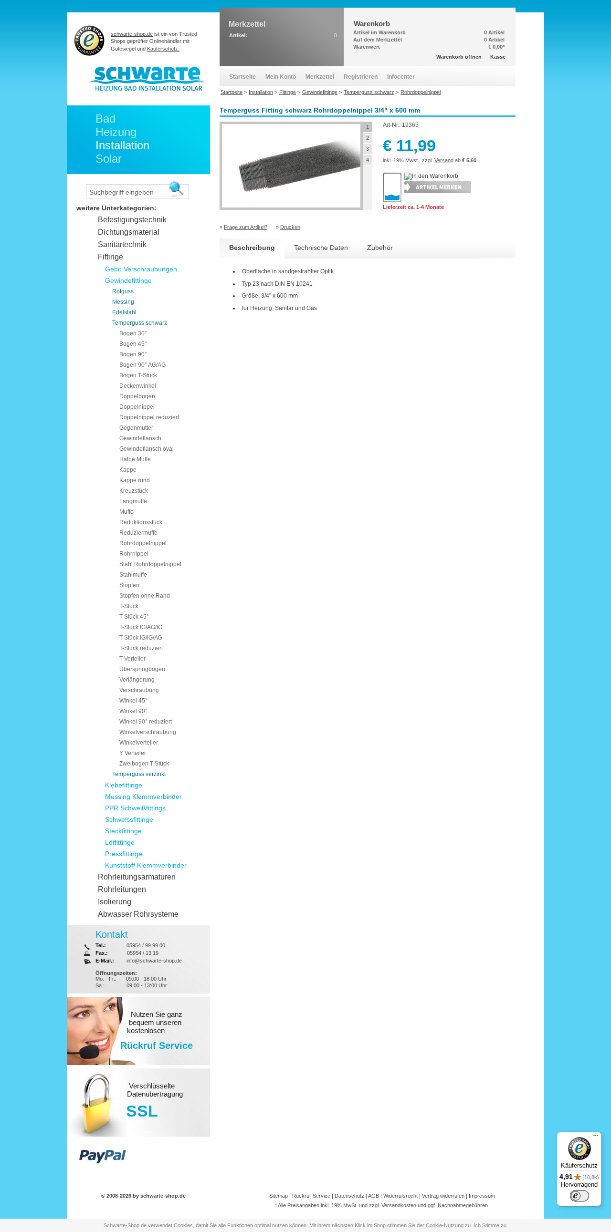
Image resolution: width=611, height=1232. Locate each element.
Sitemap (278, 1196)
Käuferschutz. (163, 49)
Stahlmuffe (133, 574)
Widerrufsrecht (400, 1196)
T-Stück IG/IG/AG (140, 637)
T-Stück (128, 606)
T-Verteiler (132, 658)
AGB (373, 1196)
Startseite (242, 76)
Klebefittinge (123, 785)
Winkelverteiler (138, 742)
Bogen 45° (133, 344)
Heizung (116, 131)
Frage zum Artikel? (245, 227)
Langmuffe (133, 501)
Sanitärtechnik (122, 244)
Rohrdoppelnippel (143, 543)
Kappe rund (134, 480)
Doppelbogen (137, 396)
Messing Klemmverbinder (143, 796)
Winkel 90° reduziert (145, 721)
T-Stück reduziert (141, 648)
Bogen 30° (133, 333)
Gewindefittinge (128, 280)
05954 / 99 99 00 (145, 945)
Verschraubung (139, 690)
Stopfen (129, 585)
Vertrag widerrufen (443, 1196)
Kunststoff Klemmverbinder (146, 865)
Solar (108, 158)
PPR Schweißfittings (135, 808)
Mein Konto (280, 76)
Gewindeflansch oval (146, 448)
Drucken (290, 227)
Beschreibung (252, 247)
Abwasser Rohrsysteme (138, 914)
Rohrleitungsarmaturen (137, 877)
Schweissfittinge (129, 819)
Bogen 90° (133, 354)
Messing (123, 302)
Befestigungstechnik (132, 220)
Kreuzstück (133, 490)
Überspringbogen (142, 669)
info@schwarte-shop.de (154, 960)
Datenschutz (349, 1196)
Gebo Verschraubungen (141, 269)
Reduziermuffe (138, 532)
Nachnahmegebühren (463, 1205)
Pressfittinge (123, 854)
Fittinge (110, 257)
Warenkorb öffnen (459, 57)
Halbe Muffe (135, 459)
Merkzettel (320, 76)
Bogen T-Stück (138, 375)
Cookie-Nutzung (445, 1225)
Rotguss (123, 291)
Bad (105, 118)
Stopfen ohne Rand (144, 595)
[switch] (579, 1195)
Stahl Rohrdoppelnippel (150, 564)
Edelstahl (124, 312)
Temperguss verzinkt (139, 774)
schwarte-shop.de (132, 34)
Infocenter (401, 76)
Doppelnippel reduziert (149, 417)
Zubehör (380, 247)
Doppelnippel (137, 407)
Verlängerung (137, 679)
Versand (443, 160)
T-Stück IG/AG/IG (140, 627)
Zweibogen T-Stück (144, 763)
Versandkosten (398, 1205)
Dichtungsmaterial (128, 232)
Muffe (126, 511)
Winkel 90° (133, 711)
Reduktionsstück (140, 522)
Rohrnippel (133, 553)
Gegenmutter (136, 427)
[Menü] (595, 1137)
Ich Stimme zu (490, 1225)
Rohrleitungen (122, 889)
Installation (122, 145)
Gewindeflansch (140, 438)
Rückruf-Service (311, 1196)
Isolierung (114, 902)
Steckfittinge (123, 831)
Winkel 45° (133, 700)
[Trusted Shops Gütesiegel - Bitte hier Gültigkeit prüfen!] (89, 40)
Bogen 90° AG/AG (142, 365)
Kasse (498, 57)
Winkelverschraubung (147, 732)
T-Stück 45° (134, 616)
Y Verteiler (132, 753)
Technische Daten (321, 247)
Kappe (128, 469)
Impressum (482, 1196)
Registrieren (361, 76)
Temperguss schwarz (139, 323)
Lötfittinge (120, 842)
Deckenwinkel (137, 386)
